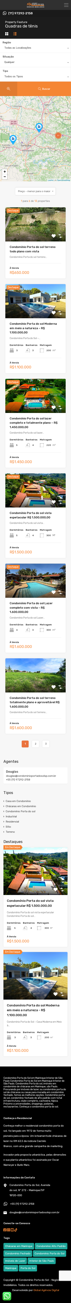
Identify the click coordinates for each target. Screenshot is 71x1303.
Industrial (11, 816)
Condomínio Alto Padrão (51, 1246)
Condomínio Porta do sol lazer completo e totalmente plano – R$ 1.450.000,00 (34, 423)
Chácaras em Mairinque (18, 1246)
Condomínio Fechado (18, 1253)
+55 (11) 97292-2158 (18, 779)
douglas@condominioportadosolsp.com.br (31, 775)
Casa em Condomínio (18, 801)
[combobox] (35, 49)
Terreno (10, 831)
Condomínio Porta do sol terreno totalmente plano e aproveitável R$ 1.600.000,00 (35, 702)
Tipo (5, 71)
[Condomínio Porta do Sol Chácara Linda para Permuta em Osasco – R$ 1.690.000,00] (39, 128)
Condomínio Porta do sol (20, 811)
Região (7, 42)
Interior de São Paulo (41, 1260)
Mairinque (10, 1268)
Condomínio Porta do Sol (49, 1253)
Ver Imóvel (35, 234)
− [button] (5, 177)
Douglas (12, 772)
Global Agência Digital (46, 1290)
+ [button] (5, 171)
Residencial (12, 821)
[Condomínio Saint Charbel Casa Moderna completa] (13, 140)
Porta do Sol (28, 1268)
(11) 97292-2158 (20, 13)
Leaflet (50, 180)
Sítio (8, 826)
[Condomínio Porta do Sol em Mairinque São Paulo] (35, 5)
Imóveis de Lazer (15, 1260)
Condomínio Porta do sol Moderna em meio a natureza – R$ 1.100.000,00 (33, 328)
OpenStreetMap (63, 180)
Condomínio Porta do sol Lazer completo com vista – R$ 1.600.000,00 (31, 608)
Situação (8, 56)
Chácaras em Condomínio (21, 806)
